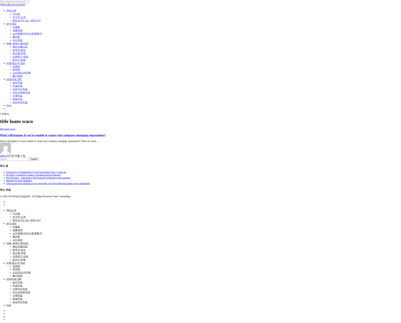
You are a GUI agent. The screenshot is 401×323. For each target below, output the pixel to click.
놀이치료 (18, 282)
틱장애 (16, 269)
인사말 (16, 213)
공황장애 (18, 230)
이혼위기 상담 (20, 256)
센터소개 (11, 210)
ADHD (16, 266)
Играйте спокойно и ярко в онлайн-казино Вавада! (33, 175)
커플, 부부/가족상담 (17, 243)
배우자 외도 (19, 249)
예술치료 (18, 298)
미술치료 (18, 285)
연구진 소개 (19, 217)
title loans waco (7, 129)
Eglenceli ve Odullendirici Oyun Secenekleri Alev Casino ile (36, 172)
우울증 (16, 226)
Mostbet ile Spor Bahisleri (19, 180)
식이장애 (18, 240)
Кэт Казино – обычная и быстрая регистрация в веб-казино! (38, 177)
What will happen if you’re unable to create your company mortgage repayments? (53, 135)
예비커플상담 (20, 246)
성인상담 (11, 223)
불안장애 (18, 275)
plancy (3, 155)
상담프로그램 (13, 279)
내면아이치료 (20, 289)
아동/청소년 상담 (15, 263)
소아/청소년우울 (22, 272)
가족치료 (18, 295)
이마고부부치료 (21, 292)
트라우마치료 (20, 302)
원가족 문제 (19, 253)
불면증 (16, 236)
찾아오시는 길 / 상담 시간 (27, 220)
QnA (8, 305)
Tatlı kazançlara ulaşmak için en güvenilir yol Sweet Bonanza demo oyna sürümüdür (48, 183)
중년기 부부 (19, 259)
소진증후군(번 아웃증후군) (27, 233)
